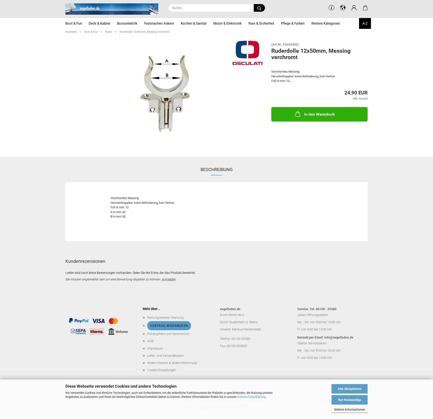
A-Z (365, 23)
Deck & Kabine (99, 23)
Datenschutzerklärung (251, 396)
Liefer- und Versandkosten (165, 355)
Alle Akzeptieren (350, 389)
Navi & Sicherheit (261, 23)
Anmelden (169, 279)
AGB (150, 341)
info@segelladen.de (338, 337)
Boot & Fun (73, 23)
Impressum (155, 348)
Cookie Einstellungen (161, 370)
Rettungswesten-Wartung (165, 317)
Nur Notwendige (349, 400)
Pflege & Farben (292, 23)
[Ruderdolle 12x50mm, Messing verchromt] (165, 93)
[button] (354, 8)
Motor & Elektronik (227, 23)
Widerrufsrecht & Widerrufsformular (172, 363)
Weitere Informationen (349, 409)
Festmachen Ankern (159, 23)
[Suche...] (259, 8)
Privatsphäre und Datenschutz (168, 334)
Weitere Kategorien (325, 23)
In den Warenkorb (319, 114)
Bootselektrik (127, 23)
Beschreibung (216, 169)
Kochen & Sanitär (194, 23)
